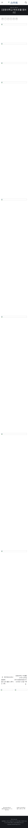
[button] (2, 2)
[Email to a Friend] (11, 19)
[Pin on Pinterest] (14, 19)
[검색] (26, 2)
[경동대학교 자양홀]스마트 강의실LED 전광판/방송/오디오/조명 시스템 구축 (20, 678)
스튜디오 (16, 7)
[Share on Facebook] (5, 19)
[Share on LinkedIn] (16, 19)
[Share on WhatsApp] (2, 19)
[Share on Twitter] (8, 19)
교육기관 (12, 7)
